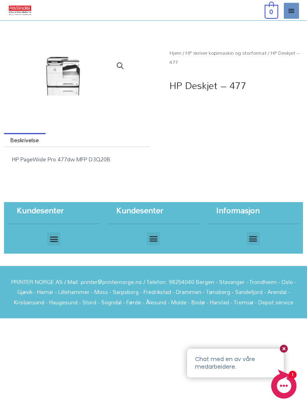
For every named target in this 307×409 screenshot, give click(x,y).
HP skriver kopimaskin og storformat (226, 53)
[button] (120, 66)
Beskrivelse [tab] (24, 140)
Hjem (175, 53)
